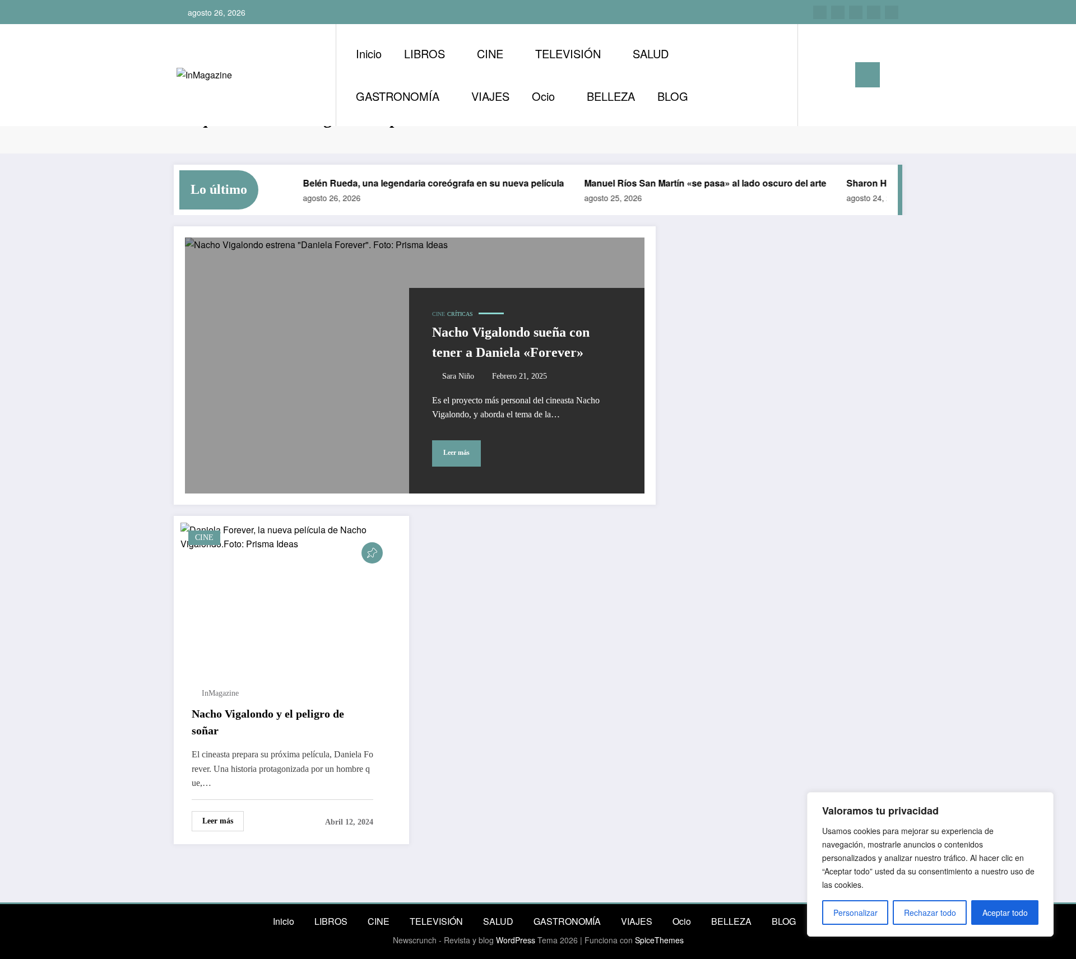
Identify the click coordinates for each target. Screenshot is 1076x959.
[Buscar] (817, 75)
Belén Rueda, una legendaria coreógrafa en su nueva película (423, 182)
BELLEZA (611, 96)
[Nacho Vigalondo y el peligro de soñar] (291, 535)
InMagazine (220, 693)
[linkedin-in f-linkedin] (838, 12)
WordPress (515, 940)
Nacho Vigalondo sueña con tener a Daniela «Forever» (511, 342)
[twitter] (855, 12)
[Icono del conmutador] (867, 74)
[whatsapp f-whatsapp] (891, 12)
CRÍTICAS (460, 314)
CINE (490, 53)
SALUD (651, 53)
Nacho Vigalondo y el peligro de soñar (268, 722)
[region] (930, 864)
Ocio (543, 96)
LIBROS (424, 53)
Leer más (456, 453)
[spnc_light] (838, 74)
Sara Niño (458, 376)
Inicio (369, 53)
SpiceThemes (659, 940)
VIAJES (490, 96)
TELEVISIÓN (568, 53)
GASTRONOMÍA (397, 96)
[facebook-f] (873, 12)
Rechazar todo (930, 912)
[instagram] (820, 12)
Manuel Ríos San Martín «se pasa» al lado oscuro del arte (695, 182)
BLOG (672, 96)
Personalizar (855, 912)
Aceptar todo (1005, 912)
